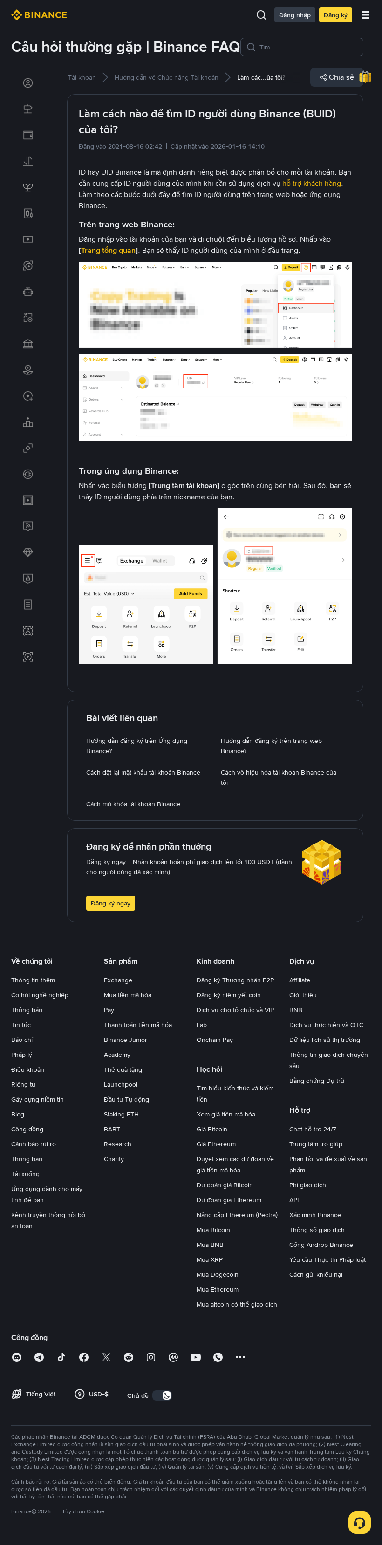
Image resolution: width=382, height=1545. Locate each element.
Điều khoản (27, 1069)
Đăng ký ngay (110, 903)
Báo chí (22, 1039)
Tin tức (21, 1025)
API (294, 1200)
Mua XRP (210, 1259)
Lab (202, 1025)
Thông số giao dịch (317, 1229)
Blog (17, 1114)
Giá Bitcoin (212, 1129)
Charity (114, 1159)
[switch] (162, 1395)
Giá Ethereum (216, 1144)
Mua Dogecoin (218, 1274)
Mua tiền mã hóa (127, 995)
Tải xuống (25, 1174)
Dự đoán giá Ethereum (229, 1200)
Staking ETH (121, 1114)
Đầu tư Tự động (126, 1099)
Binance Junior (125, 1039)
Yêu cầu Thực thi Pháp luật (327, 1259)
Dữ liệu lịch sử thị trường (324, 1039)
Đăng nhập (295, 15)
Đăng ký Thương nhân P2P (235, 980)
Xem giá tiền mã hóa (226, 1114)
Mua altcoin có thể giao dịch (237, 1304)
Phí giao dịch (307, 1185)
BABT (112, 1129)
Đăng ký (336, 15)
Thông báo (26, 1010)
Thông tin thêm (33, 980)
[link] (28, 83)
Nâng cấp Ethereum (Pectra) (237, 1215)
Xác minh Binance (315, 1215)
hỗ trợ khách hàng (311, 183)
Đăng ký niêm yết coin (229, 995)
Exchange (118, 980)
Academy (117, 1054)
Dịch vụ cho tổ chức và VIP (235, 1010)
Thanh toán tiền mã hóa (138, 1025)
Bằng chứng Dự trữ (316, 1080)
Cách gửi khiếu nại (315, 1274)
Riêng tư (23, 1084)
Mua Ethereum (218, 1289)
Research (117, 1144)
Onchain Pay (215, 1039)
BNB (295, 1010)
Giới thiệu (303, 995)
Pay (109, 1010)
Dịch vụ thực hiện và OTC (326, 1025)
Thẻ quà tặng (123, 1069)
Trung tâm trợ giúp (315, 1144)
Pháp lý (21, 1054)
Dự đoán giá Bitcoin (225, 1185)
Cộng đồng (27, 1129)
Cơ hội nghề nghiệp (39, 995)
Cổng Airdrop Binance (321, 1244)
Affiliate (299, 980)
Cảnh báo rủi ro (33, 1144)
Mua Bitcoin (213, 1229)
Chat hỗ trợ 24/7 (312, 1129)
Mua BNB (210, 1244)
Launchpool (120, 1084)
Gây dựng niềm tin (37, 1099)
